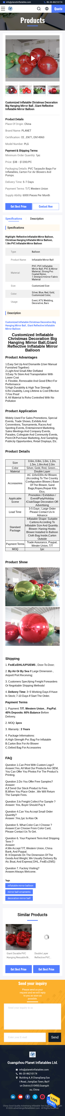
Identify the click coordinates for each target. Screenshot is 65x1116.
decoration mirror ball (19, 898)
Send (54, 1037)
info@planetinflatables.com (18, 2)
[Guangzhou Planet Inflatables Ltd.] (14, 9)
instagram (42, 1096)
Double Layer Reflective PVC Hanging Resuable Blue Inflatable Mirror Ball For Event (18, 955)
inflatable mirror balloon (20, 885)
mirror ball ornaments (19, 892)
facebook (27, 1096)
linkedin (13, 1096)
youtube (20, 1096)
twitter (35, 1096)
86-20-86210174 (54, 2)
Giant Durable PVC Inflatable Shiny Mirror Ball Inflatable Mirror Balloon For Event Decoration (46, 955)
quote (58, 8)
